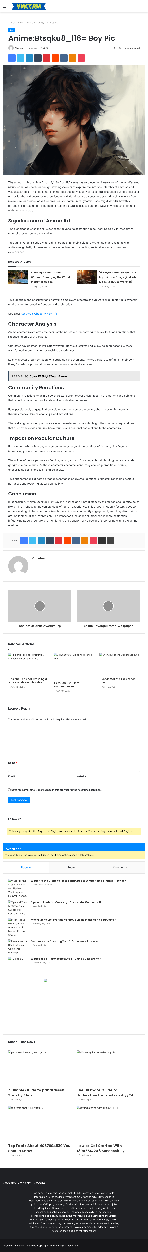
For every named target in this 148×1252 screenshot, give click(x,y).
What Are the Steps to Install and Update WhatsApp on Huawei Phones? (78, 881)
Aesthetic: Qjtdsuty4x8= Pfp (39, 313)
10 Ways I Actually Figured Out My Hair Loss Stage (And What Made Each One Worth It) (119, 277)
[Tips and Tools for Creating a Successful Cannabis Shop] (28, 664)
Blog (21, 22)
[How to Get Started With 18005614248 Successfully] (108, 1123)
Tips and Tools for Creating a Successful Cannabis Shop (27, 680)
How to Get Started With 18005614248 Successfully (101, 1148)
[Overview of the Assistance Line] (119, 664)
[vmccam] (29, 6)
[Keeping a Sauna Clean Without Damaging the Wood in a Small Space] (18, 277)
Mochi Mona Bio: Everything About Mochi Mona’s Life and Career (73, 920)
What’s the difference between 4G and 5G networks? (66, 959)
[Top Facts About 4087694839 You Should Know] (39, 1123)
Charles (19, 48)
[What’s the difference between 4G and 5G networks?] (18, 963)
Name (12, 762)
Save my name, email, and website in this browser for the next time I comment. (56, 789)
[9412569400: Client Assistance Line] (74, 666)
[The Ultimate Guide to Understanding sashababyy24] (108, 1068)
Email (12, 776)
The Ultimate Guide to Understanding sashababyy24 (105, 1093)
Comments (120, 867)
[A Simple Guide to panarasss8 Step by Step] (39, 1068)
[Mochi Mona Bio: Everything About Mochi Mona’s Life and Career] (18, 927)
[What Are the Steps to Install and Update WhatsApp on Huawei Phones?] (18, 888)
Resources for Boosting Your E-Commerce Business (65, 941)
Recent (72, 867)
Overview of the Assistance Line (117, 680)
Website (81, 776)
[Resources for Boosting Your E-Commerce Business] (18, 946)
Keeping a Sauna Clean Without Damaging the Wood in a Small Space (50, 277)
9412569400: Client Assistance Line (66, 684)
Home (14, 22)
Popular (26, 867)
